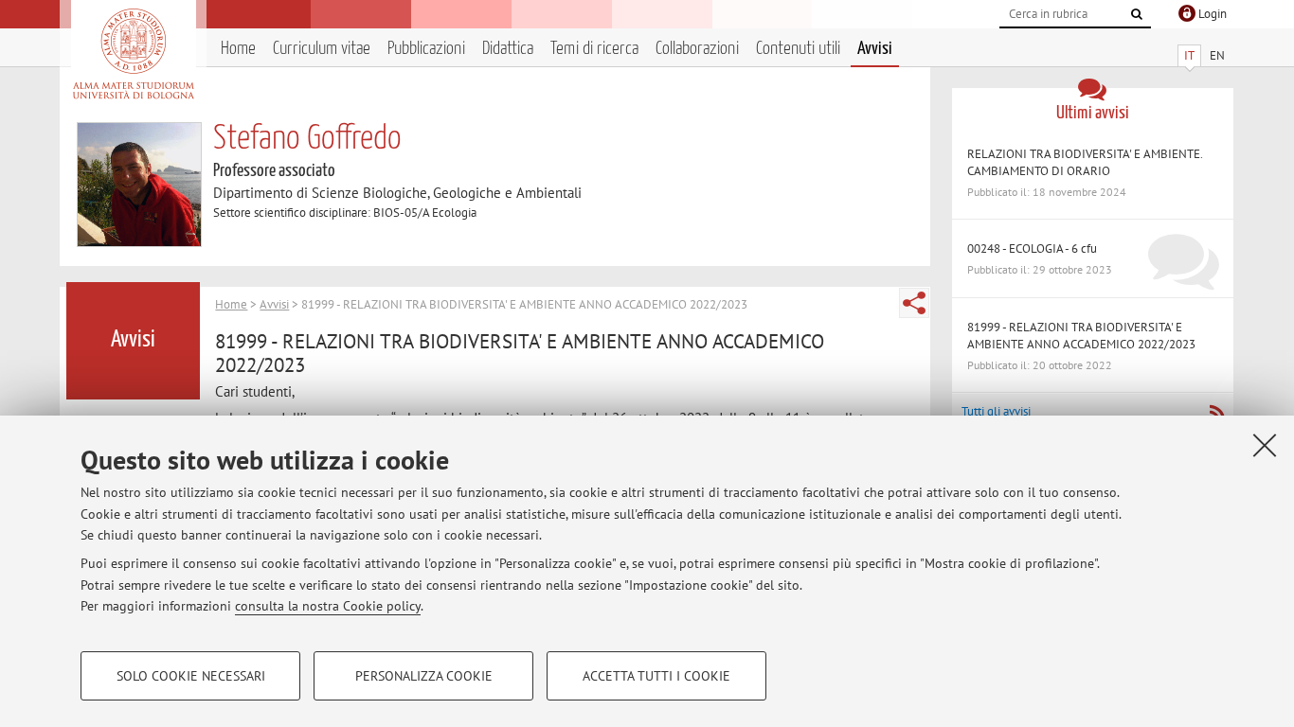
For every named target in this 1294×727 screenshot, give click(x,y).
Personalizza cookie (424, 675)
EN (1217, 55)
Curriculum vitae (321, 49)
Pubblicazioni (426, 49)
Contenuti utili (798, 49)
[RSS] (1217, 412)
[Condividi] (914, 303)
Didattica (507, 49)
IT (1189, 55)
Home (238, 49)
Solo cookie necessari (191, 675)
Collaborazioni (697, 49)
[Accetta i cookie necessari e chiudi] (1264, 445)
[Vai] (1137, 14)
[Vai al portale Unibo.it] (133, 54)
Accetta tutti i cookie (656, 675)
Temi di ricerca (594, 49)
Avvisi (874, 49)
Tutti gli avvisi (996, 411)
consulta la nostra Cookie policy (328, 605)
